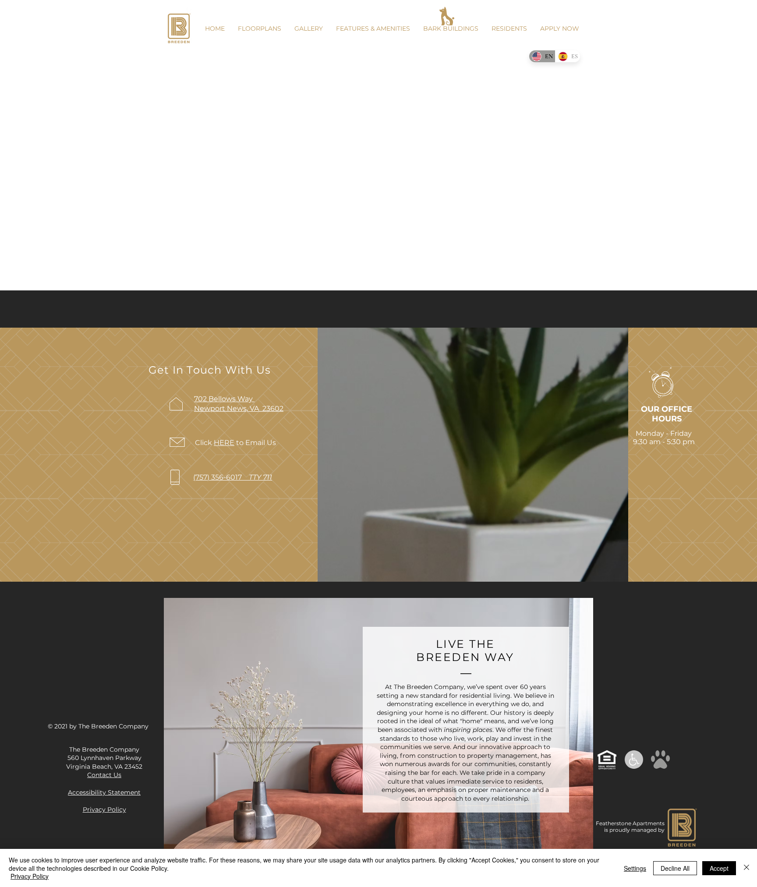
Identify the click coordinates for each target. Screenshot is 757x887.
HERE (224, 442)
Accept (719, 868)
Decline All (675, 868)
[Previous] (177, 742)
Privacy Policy (30, 876)
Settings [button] (635, 868)
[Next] (579, 742)
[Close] (746, 868)
